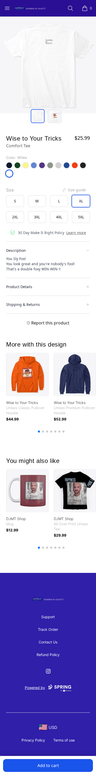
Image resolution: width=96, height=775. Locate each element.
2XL (15, 216)
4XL (59, 216)
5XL (81, 216)
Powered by (35, 687)
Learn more (76, 232)
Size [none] (10, 190)
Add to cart (48, 765)
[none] (74, 190)
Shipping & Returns (23, 304)
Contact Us (48, 642)
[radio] (15, 201)
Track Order (48, 629)
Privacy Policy (33, 740)
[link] (27, 374)
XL (81, 201)
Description (16, 250)
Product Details (19, 286)
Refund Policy (48, 654)
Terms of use (64, 740)
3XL (37, 216)
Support (48, 617)
